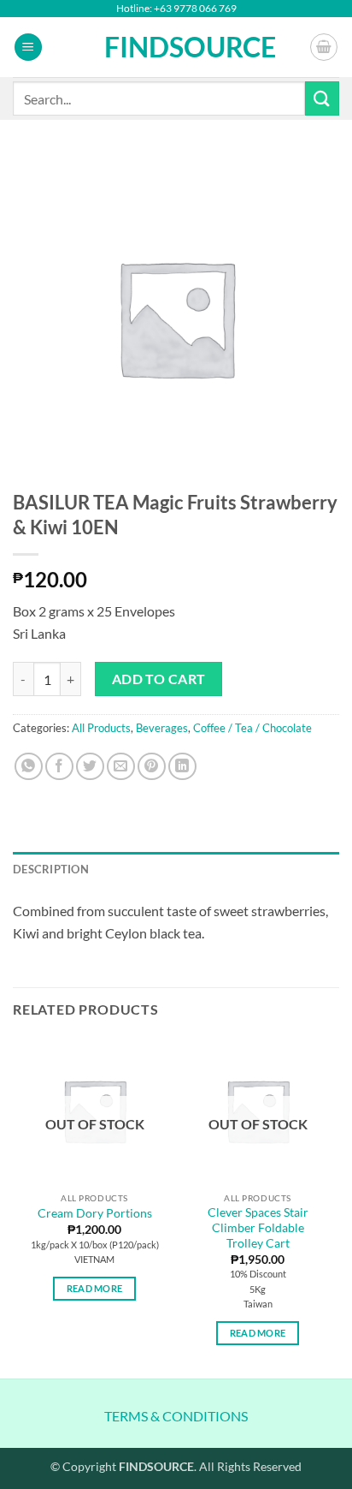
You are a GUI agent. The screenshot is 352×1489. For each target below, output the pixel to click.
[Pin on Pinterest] (152, 767)
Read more (95, 1288)
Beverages (162, 728)
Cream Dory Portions (95, 1213)
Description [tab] (51, 869)
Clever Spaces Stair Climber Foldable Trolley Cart (258, 1227)
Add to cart (159, 679)
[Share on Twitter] (90, 767)
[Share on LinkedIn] (182, 767)
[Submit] (322, 98)
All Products (101, 728)
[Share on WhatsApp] (29, 767)
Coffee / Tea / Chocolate (252, 728)
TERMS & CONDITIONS (176, 1416)
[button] (28, 47)
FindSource (176, 47)
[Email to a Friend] (121, 767)
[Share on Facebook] (59, 767)
